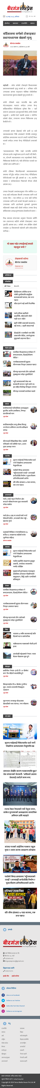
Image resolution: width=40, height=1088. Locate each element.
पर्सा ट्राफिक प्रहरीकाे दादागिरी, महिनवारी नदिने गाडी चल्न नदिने (23, 316)
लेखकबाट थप (19, 266)
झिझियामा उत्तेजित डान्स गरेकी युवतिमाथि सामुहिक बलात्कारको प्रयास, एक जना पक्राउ (24, 296)
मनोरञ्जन (4, 1050)
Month (16, 286)
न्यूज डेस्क (5, 416)
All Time (7, 286)
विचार (3, 1046)
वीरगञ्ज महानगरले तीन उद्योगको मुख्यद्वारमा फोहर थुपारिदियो (24, 373)
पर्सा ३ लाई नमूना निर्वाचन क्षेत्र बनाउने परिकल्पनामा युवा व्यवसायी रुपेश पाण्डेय (15, 501)
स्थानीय (7, 456)
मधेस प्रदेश (5, 1043)
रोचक (7, 585)
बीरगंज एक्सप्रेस (15, 43)
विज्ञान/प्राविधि (24, 1039)
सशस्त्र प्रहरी (23, 1061)
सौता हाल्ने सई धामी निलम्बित (24, 303)
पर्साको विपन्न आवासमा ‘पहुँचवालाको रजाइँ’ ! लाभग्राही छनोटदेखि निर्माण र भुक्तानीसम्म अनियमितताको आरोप (24, 474)
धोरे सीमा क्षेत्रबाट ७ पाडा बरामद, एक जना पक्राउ (24, 484)
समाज (32, 23)
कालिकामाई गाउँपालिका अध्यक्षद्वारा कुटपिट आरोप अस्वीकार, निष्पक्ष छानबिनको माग (15, 411)
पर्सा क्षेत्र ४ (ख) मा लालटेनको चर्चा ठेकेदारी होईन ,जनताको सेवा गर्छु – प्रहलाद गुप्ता (15, 518)
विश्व (6, 629)
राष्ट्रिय (3, 1039)
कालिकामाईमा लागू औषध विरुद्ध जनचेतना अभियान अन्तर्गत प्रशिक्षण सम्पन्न (15, 427)
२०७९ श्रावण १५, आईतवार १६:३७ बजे (20, 47)
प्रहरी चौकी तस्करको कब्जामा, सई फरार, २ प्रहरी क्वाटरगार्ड (24, 324)
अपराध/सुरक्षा (6, 1057)
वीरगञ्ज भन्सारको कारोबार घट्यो (24, 391)
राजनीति (24, 23)
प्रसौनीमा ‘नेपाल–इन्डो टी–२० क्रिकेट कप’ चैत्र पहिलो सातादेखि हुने (15, 672)
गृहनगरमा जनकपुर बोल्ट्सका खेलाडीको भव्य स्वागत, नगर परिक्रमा (16, 702)
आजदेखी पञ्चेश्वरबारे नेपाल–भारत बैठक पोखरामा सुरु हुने (24, 655)
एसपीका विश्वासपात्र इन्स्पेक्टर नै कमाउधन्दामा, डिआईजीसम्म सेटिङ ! (24, 355)
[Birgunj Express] (20, 7)
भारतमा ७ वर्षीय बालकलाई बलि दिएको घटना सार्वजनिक (24, 635)
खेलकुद (7, 666)
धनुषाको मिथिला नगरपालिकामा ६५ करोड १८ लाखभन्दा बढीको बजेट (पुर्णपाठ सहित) (15, 535)
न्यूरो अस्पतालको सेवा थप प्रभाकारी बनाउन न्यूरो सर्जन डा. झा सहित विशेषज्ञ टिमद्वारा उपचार (25, 384)
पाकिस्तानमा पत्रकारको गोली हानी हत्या (25, 645)
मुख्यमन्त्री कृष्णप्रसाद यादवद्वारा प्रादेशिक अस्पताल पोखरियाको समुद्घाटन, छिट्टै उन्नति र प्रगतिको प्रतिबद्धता (24, 575)
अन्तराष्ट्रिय (23, 1043)
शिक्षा (21, 1032)
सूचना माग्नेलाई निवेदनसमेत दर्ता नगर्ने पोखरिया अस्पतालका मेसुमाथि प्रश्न (24, 462)
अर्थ (3, 1035)
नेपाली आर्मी (23, 1057)
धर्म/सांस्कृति (23, 1035)
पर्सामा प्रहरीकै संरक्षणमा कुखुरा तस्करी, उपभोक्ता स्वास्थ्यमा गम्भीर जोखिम (24, 564)
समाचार (15, 23)
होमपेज (7, 23)
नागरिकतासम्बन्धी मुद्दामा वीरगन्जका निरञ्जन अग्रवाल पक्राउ (24, 363)
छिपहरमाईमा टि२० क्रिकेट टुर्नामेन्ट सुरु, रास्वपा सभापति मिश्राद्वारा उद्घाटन (15, 687)
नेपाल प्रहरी (23, 1054)
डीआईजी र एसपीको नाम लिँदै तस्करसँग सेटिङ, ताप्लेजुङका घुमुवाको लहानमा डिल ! (24, 335)
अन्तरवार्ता (8, 495)
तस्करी (22, 1050)
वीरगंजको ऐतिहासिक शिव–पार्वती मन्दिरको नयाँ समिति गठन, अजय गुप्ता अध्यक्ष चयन (15, 444)
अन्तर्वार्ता (22, 1046)
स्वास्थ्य (7, 547)
